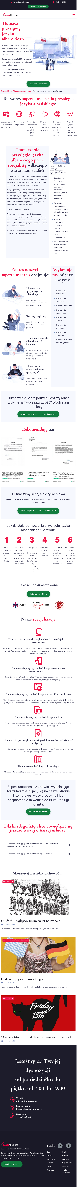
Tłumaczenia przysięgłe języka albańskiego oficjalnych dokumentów (38, 641)
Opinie (49, 1166)
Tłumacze (50, 1163)
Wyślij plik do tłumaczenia (26, 1099)
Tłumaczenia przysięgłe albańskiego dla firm (38, 717)
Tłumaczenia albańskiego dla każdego (38, 766)
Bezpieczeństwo (67, 1163)
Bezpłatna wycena (38, 6)
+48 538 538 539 (60, 2)
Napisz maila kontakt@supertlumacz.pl (29, 1107)
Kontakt (49, 1156)
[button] (74, 14)
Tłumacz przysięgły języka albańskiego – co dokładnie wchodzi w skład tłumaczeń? (32, 845)
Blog (48, 1152)
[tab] (38, 845)
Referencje (50, 1170)
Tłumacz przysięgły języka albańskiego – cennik (29, 853)
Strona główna (6, 91)
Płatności (65, 1156)
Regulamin (65, 1166)
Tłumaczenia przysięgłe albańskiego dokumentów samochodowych (38, 669)
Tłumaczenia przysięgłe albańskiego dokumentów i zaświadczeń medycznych (38, 741)
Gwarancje (65, 1159)
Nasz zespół (51, 1159)
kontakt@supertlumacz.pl (21, 2)
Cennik (64, 1152)
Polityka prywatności (66, 1171)
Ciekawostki (8, 882)
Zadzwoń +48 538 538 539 (23, 1115)
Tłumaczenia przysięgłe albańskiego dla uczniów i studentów (38, 694)
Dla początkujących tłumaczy (15, 940)
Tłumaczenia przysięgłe (22, 91)
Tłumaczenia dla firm (64, 306)
